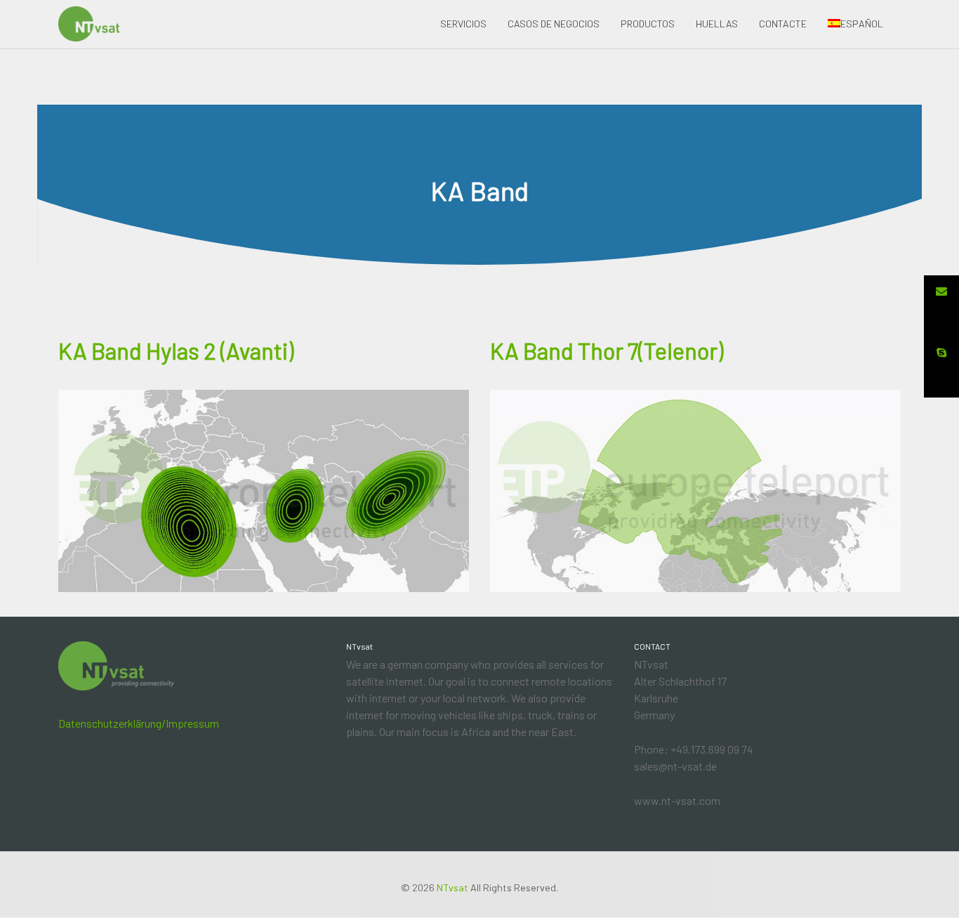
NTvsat (452, 887)
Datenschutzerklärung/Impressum (138, 723)
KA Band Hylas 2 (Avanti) (175, 350)
